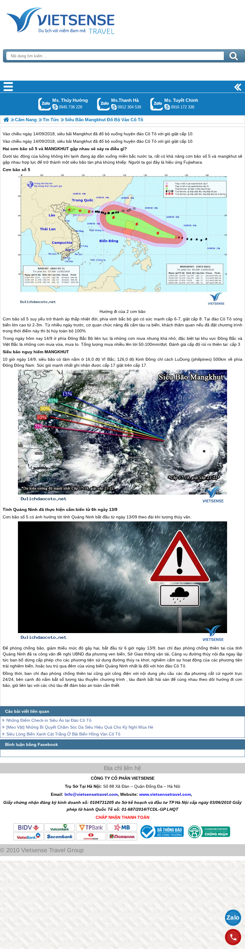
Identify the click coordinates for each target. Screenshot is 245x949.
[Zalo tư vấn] (233, 917)
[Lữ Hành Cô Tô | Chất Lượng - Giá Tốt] (6, 119)
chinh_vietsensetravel (167, 107)
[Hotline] (233, 937)
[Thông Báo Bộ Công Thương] (161, 839)
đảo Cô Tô (147, 141)
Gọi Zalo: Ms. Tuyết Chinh (156, 104)
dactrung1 (55, 107)
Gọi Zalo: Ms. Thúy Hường (44, 104)
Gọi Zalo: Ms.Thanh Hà (103, 104)
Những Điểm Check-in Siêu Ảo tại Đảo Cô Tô (48, 720)
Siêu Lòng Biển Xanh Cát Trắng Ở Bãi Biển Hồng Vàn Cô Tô (63, 734)
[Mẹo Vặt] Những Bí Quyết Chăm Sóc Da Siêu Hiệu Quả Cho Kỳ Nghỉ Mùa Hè (79, 727)
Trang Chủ (75, 19)
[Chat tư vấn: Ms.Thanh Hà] (114, 107)
